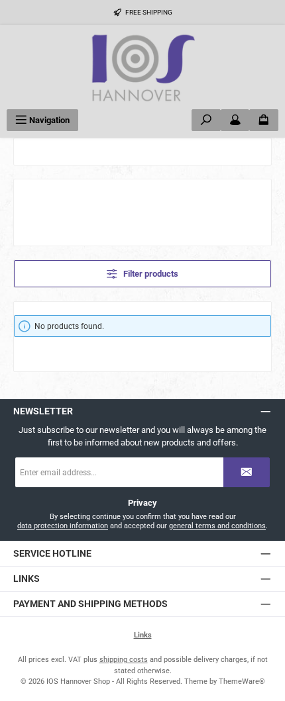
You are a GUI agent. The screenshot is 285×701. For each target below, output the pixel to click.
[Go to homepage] (142, 67)
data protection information (62, 526)
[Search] (206, 120)
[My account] (235, 120)
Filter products (149, 274)
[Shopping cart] (263, 120)
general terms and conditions (217, 526)
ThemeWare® (242, 681)
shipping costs (123, 659)
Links (143, 635)
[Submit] (246, 472)
